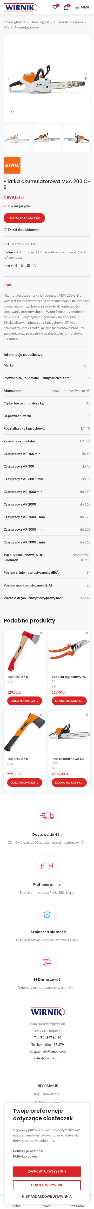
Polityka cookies (47, 1102)
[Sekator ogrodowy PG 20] (69, 651)
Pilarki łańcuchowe (68, 22)
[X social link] (22, 266)
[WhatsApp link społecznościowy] (34, 266)
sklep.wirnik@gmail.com (47, 1051)
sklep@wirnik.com (47, 1058)
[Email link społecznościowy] (28, 266)
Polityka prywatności (29, 1151)
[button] (8, 78)
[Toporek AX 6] (25, 651)
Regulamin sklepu (47, 1094)
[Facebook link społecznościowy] (16, 266)
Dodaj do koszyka (24, 218)
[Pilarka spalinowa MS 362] (69, 732)
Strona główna (14, 22)
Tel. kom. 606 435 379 (47, 1044)
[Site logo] (20, 7)
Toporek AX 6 (17, 677)
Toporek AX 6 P (19, 759)
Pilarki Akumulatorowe (21, 27)
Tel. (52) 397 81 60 (47, 1037)
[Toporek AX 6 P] (25, 732)
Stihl (10, 682)
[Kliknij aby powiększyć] (12, 113)
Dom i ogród (39, 22)
